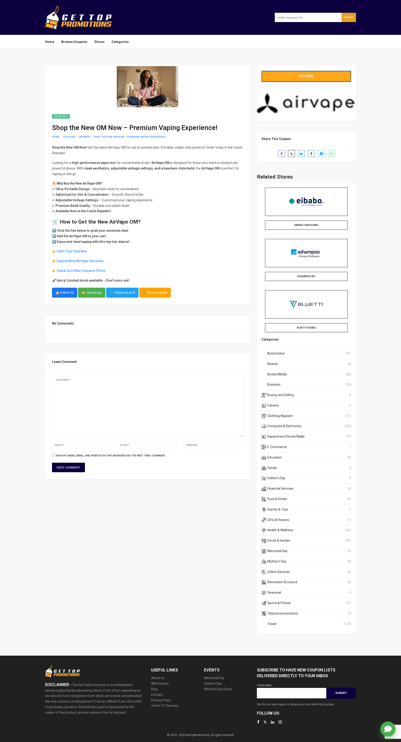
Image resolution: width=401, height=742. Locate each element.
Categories (120, 42)
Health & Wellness (280, 530)
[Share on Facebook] (281, 153)
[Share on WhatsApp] (331, 153)
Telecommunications (282, 613)
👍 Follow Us (64, 292)
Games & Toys (277, 509)
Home (49, 42)
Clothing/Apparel (279, 416)
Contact (157, 694)
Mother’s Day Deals (218, 689)
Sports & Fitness (279, 603)
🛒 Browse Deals (155, 292)
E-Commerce (277, 447)
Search (349, 17)
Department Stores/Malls (286, 436)
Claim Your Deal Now (72, 251)
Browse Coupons (74, 42)
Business (274, 384)
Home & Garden (278, 540)
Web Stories (160, 683)
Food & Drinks (277, 499)
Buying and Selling (280, 395)
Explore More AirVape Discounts (80, 261)
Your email (264, 685)
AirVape (84, 136)
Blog (154, 689)
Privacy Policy (161, 700)
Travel (271, 624)
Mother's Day (276, 561)
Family (272, 468)
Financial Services (280, 488)
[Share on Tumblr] (311, 153)
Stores (99, 42)
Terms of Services (164, 705)
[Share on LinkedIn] (301, 153)
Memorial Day (277, 551)
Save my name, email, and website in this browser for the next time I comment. (111, 455)
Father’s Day (213, 683)
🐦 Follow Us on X (122, 292)
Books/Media (277, 374)
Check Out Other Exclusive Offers (81, 271)
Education (274, 457)
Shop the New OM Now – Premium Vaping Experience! (130, 136)
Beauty (272, 364)
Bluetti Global (306, 327)
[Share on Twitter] (291, 153)
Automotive (276, 353)
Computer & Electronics (284, 426)
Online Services (278, 572)
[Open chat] (388, 729)
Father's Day (276, 478)
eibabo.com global (306, 225)
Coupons (69, 136)
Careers (273, 405)
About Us (158, 678)
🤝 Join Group (91, 292)
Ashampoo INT (306, 276)
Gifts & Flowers (278, 520)
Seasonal (274, 592)
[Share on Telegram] (321, 153)
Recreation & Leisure (282, 582)
